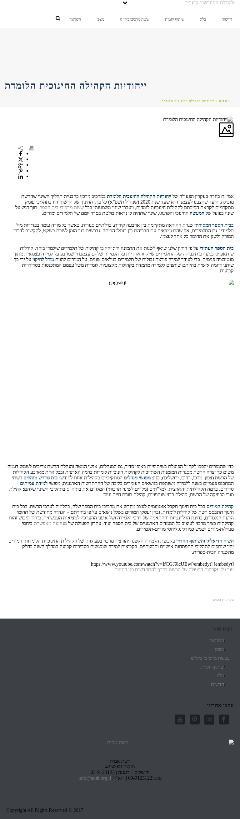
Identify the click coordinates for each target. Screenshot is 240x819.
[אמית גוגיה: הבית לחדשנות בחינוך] (202, 5)
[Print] (35, 147)
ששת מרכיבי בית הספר (62, 207)
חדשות (227, 19)
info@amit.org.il (94, 778)
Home (224, 101)
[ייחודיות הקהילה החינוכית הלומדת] (233, 119)
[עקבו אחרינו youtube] (180, 720)
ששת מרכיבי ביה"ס (134, 19)
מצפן (100, 19)
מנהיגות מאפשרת (50, 523)
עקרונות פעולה (223, 600)
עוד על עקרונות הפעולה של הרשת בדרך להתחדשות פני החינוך (174, 569)
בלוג (203, 19)
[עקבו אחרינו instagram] (209, 720)
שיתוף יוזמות (174, 19)
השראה (75, 19)
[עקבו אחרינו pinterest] (195, 720)
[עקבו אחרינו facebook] (224, 720)
